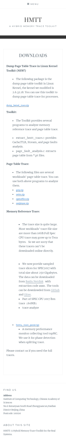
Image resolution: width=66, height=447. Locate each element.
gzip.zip (19, 190)
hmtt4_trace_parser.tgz (27, 325)
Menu (34, 4)
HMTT (33, 19)
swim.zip (20, 194)
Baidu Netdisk (34, 281)
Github (55, 290)
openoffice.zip (22, 199)
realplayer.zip (22, 203)
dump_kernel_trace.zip (17, 105)
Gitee (27, 294)
